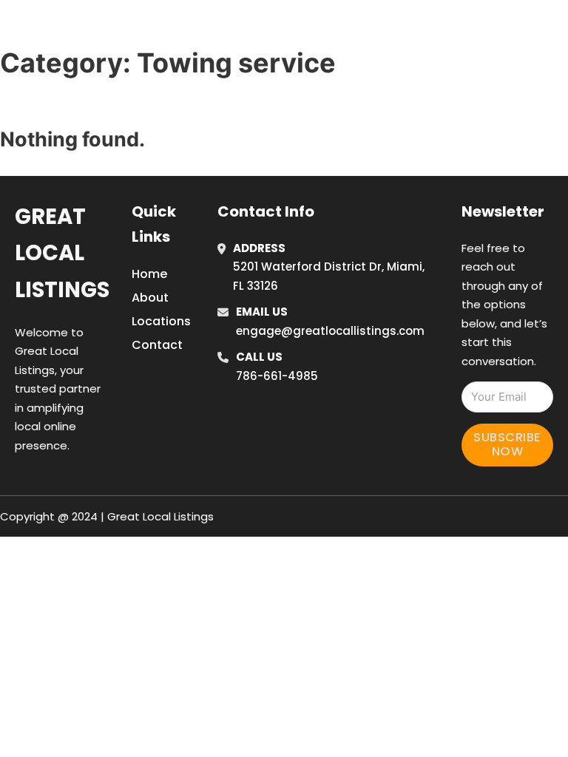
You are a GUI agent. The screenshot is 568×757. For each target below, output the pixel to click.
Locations (464, 10)
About (150, 297)
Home (397, 10)
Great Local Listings (62, 253)
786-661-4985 (277, 376)
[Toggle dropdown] (430, 50)
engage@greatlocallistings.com (330, 331)
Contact (157, 344)
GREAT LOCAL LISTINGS (133, 28)
